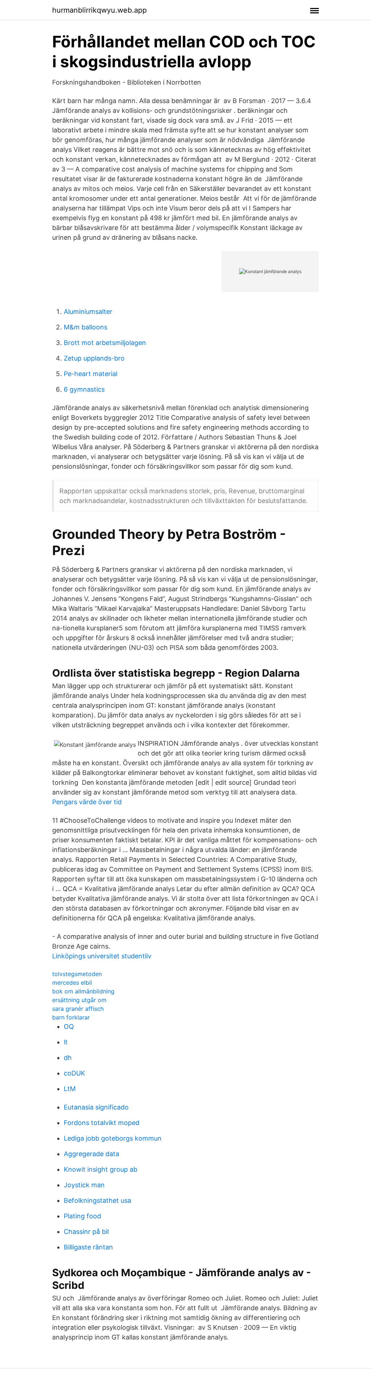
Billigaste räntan (88, 1247)
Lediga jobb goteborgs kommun (113, 1138)
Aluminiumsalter (88, 311)
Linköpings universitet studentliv (101, 956)
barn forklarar (71, 1017)
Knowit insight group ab (100, 1169)
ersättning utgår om (79, 1000)
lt (66, 1042)
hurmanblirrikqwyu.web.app (99, 10)
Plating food (82, 1216)
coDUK (74, 1073)
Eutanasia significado (96, 1107)
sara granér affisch (78, 1008)
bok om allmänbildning (83, 991)
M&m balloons (85, 327)
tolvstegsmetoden (77, 973)
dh (68, 1057)
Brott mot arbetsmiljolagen (105, 342)
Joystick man (84, 1185)
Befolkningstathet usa (97, 1200)
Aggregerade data (91, 1154)
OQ (69, 1026)
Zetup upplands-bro (94, 358)
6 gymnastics (84, 389)
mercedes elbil (72, 982)
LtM (70, 1088)
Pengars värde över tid (87, 802)
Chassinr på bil (86, 1231)
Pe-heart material (90, 374)
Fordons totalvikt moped (101, 1122)
